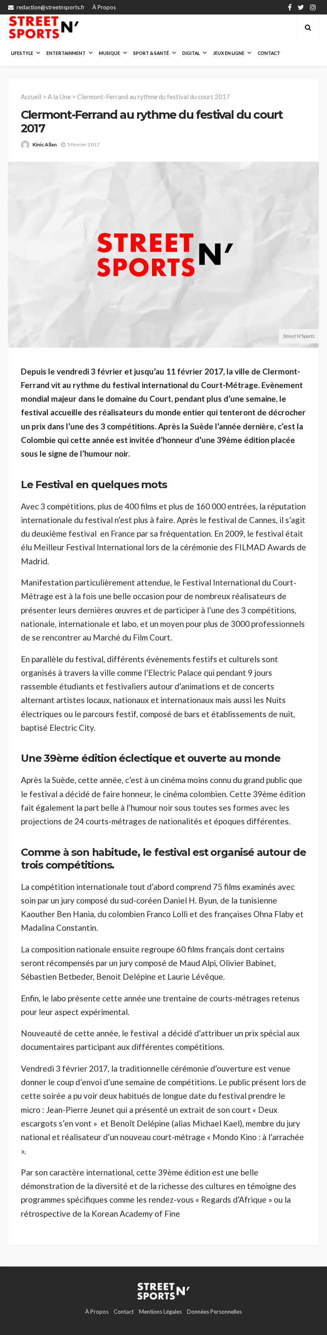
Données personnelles (214, 1311)
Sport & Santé (151, 53)
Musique (109, 53)
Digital (191, 53)
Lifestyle (22, 53)
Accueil (31, 96)
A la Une (59, 96)
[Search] (308, 27)
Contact (269, 53)
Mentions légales (160, 1311)
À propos (104, 7)
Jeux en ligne (228, 53)
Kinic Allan (44, 144)
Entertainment (66, 53)
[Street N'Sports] (44, 27)
